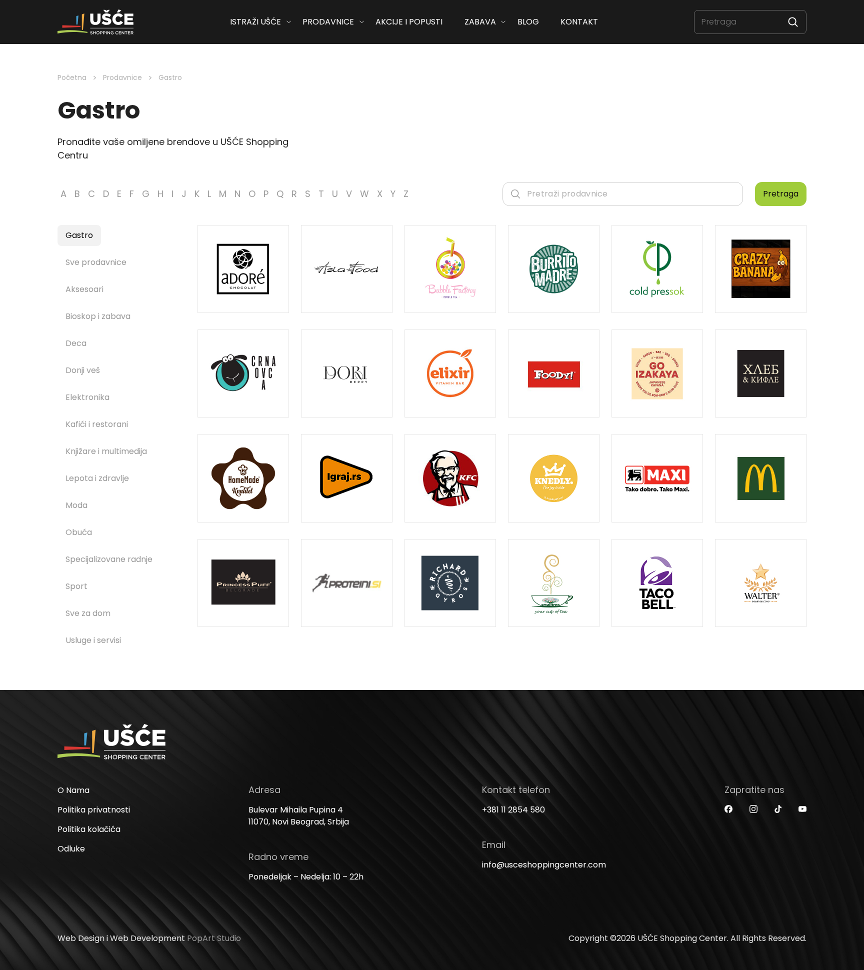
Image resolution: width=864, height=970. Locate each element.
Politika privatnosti (94, 810)
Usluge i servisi (93, 640)
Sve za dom (88, 613)
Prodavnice (328, 22)
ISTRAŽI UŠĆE (255, 22)
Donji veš (83, 370)
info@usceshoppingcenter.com (544, 864)
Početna (72, 77)
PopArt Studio (214, 938)
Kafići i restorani (97, 424)
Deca (76, 343)
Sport (77, 586)
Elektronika (88, 397)
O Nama (74, 790)
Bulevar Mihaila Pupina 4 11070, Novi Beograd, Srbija (298, 816)
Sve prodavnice (96, 262)
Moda (77, 505)
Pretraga (780, 194)
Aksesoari (85, 289)
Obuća (79, 532)
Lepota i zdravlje (97, 478)
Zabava (480, 22)
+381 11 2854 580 (513, 810)
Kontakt (579, 22)
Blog (527, 22)
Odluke (71, 848)
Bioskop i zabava (98, 316)
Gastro (79, 235)
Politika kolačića (89, 829)
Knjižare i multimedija (106, 451)
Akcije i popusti (409, 22)
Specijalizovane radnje (109, 559)
